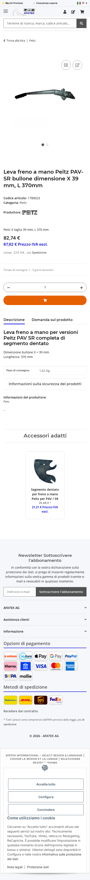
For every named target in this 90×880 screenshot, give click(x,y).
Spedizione (39, 252)
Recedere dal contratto (20, 711)
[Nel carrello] (6, 54)
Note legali (14, 867)
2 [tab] (47, 144)
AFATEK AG (51, 736)
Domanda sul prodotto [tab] (52, 320)
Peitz (23, 203)
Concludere (46, 809)
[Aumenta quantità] (81, 287)
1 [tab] (43, 144)
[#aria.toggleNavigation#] (5, 9)
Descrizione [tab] (14, 320)
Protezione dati (38, 867)
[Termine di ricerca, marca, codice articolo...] (81, 23)
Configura (46, 797)
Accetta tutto (45, 784)
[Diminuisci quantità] (8, 287)
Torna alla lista (16, 40)
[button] (65, 11)
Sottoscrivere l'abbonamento (61, 592)
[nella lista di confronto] (66, 65)
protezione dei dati (20, 572)
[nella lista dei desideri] (77, 65)
